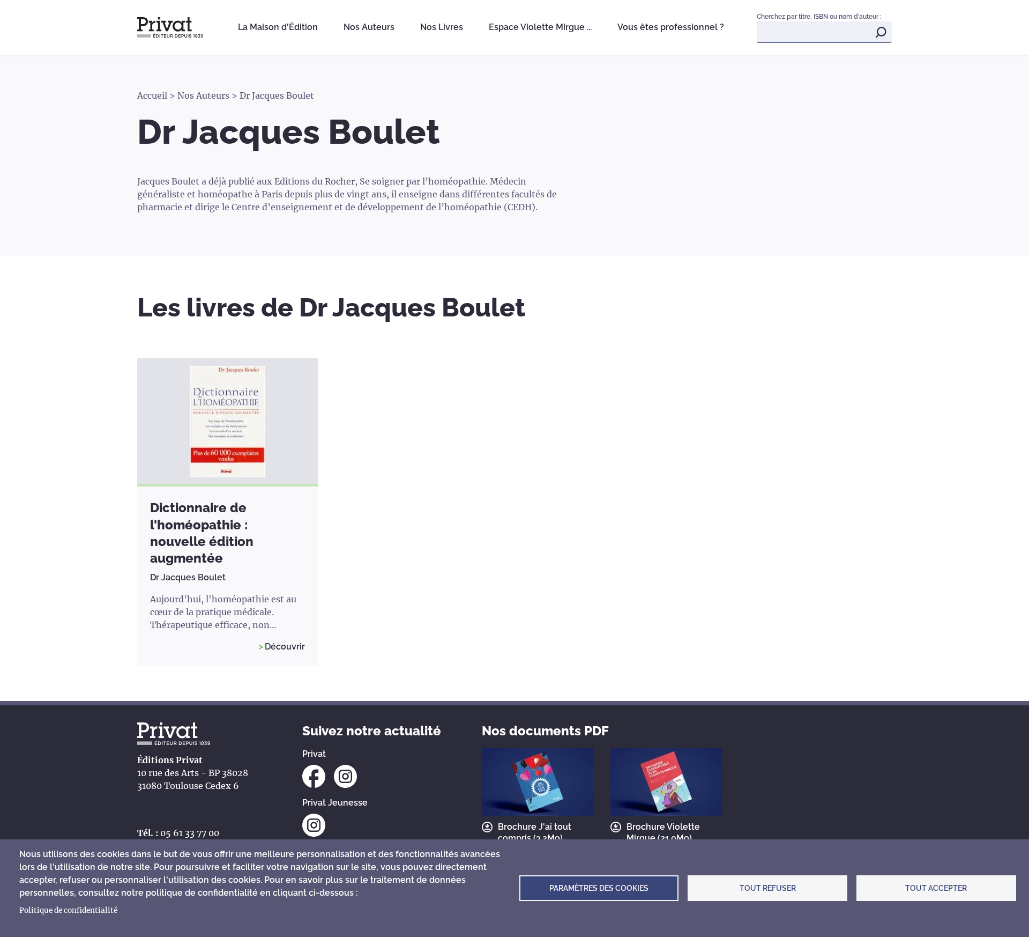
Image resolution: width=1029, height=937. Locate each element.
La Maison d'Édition (278, 27)
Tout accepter (936, 888)
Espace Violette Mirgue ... (540, 27)
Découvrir (285, 646)
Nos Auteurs (369, 27)
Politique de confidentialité (68, 910)
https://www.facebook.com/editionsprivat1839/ (313, 776)
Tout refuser (768, 888)
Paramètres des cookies (598, 888)
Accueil (152, 95)
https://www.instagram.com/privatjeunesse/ (313, 825)
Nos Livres (441, 27)
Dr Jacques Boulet (188, 577)
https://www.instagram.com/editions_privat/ (345, 776)
